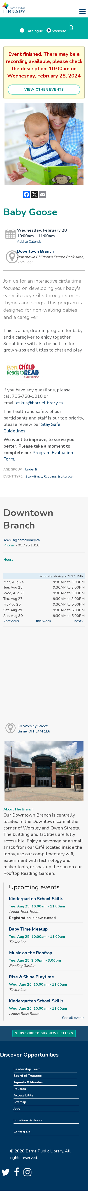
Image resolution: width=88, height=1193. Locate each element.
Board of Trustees (28, 1075)
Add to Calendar (30, 241)
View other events (44, 89)
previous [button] (12, 620)
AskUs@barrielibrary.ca (21, 540)
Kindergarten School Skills (36, 899)
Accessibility (23, 1095)
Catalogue (34, 31)
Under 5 (31, 469)
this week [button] (43, 620)
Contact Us (22, 1132)
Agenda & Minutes (28, 1082)
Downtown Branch (35, 251)
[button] (82, 12)
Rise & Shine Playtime (31, 977)
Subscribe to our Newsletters (44, 1033)
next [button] (78, 620)
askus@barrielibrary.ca (39, 403)
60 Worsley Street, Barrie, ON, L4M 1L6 (34, 729)
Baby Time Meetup (28, 929)
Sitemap (20, 1102)
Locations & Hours (28, 1120)
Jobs (17, 1108)
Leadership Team (27, 1069)
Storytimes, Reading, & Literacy (49, 476)
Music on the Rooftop (30, 953)
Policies (20, 1088)
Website (59, 31)
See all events (73, 1017)
